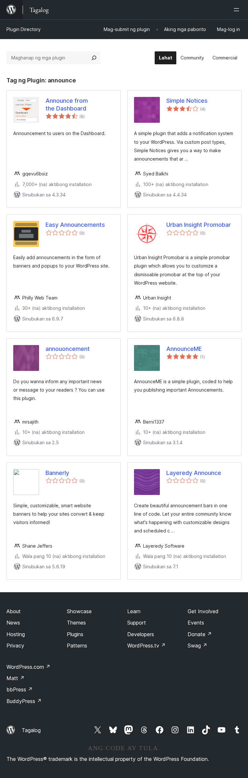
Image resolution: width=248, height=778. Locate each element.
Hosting (15, 634)
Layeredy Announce (193, 472)
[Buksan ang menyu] (237, 9)
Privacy (15, 645)
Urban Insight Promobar (198, 224)
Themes (76, 622)
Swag (197, 645)
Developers (140, 634)
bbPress (19, 689)
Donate (200, 634)
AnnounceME (184, 348)
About (13, 611)
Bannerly (57, 472)
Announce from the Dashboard (67, 104)
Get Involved (203, 611)
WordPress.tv (146, 645)
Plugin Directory (23, 29)
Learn (133, 611)
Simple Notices (187, 100)
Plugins (75, 634)
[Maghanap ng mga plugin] (94, 57)
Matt (15, 678)
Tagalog (31, 730)
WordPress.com (28, 667)
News (13, 622)
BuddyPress (24, 701)
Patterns (77, 645)
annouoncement (68, 348)
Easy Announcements (75, 224)
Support (136, 622)
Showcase (79, 611)
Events (196, 622)
